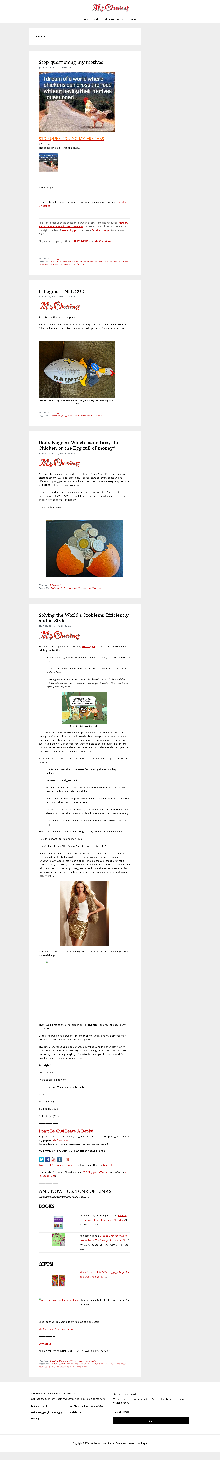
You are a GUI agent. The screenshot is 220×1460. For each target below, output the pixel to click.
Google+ (107, 1164)
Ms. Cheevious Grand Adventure (56, 1329)
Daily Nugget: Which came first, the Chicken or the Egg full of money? (79, 445)
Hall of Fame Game (78, 415)
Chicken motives (110, 261)
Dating (35, 1418)
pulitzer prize (75, 1366)
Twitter (43, 1164)
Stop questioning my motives (71, 62)
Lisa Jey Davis (49, 1366)
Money (88, 588)
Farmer (83, 1364)
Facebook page (100, 230)
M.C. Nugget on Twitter (96, 1172)
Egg (64, 588)
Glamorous (103, 1364)
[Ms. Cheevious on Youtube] (53, 1161)
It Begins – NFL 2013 (62, 291)
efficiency (75, 1364)
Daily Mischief (39, 1406)
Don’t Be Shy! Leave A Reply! (66, 1131)
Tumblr (69, 1164)
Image (70, 588)
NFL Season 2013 (94, 415)
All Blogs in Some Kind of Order (88, 1406)
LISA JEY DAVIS (79, 241)
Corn (68, 1364)
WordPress (134, 1443)
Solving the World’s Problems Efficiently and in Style (84, 617)
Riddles (85, 1366)
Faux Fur (90, 1364)
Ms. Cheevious (103, 241)
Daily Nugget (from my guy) (47, 1412)
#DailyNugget (56, 261)
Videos (60, 1164)
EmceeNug (43, 264)
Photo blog (96, 588)
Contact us (45, 1343)
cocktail (61, 1364)
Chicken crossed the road (91, 261)
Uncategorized (83, 1361)
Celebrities (76, 1412)
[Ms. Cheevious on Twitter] (41, 1161)
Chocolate (54, 1361)
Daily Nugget (55, 258)
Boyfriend (67, 261)
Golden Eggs (114, 1364)
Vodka (93, 1361)
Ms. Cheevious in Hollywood (110, 8)
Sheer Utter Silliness (67, 1361)
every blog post (71, 230)
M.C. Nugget (54, 264)
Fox (96, 1364)
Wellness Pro (97, 1443)
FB (51, 1164)
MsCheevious (79, 264)
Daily (60, 588)
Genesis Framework (117, 1443)
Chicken (75, 261)
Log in (144, 1443)
